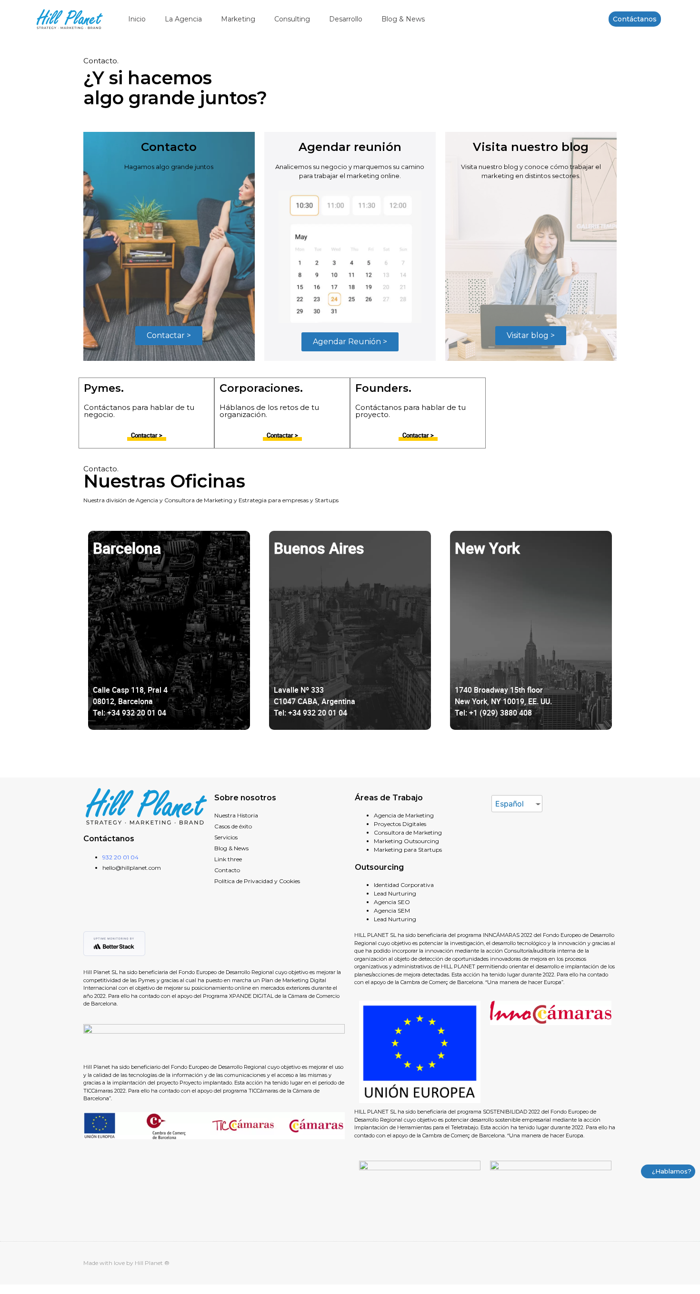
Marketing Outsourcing (406, 841)
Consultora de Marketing (408, 832)
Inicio (137, 19)
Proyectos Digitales (400, 823)
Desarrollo (345, 19)
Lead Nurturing (395, 893)
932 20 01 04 (120, 857)
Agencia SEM (392, 910)
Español (509, 803)
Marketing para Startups (408, 849)
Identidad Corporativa (404, 884)
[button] (635, 19)
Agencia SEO (392, 902)
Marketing (238, 19)
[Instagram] (613, 1263)
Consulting (292, 19)
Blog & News (403, 19)
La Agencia (183, 19)
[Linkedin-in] (595, 1263)
